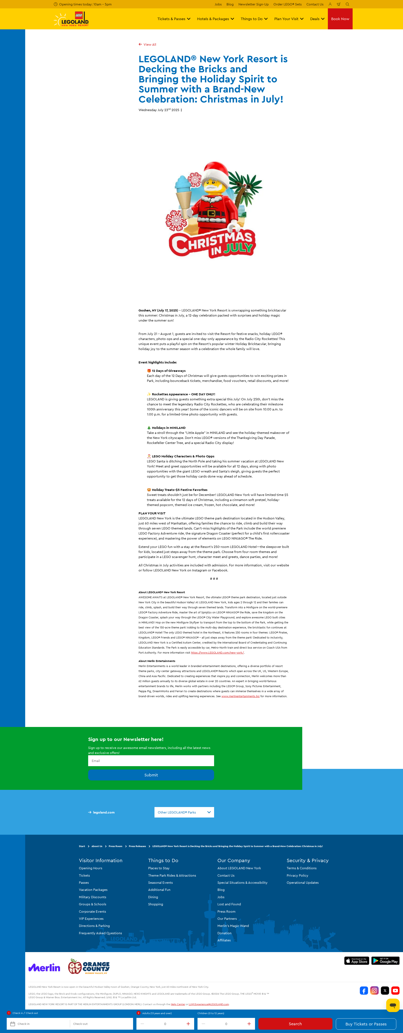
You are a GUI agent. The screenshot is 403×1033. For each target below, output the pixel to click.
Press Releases (137, 846)
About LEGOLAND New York (239, 868)
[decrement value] (141, 1024)
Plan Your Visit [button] (286, 18)
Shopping (155, 904)
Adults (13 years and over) (157, 1013)
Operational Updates (303, 882)
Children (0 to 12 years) (211, 1013)
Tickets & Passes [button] (171, 18)
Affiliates (224, 940)
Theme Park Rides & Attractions (172, 875)
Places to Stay (159, 868)
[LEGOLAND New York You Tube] (395, 990)
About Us (97, 846)
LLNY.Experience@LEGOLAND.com (209, 1004)
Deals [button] (314, 18)
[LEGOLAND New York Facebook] (364, 990)
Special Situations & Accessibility (242, 882)
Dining (153, 897)
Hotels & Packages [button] (213, 18)
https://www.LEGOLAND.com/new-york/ (217, 652)
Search (295, 1023)
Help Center (178, 1004)
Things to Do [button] (252, 18)
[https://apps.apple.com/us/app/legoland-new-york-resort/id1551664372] (356, 960)
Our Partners (227, 918)
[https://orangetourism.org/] (88, 966)
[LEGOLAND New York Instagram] (374, 990)
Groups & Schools (92, 904)
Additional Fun (159, 890)
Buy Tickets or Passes (366, 1024)
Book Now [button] (340, 18)
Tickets (84, 875)
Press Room (115, 846)
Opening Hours (90, 868)
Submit (151, 774)
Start (82, 846)
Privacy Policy (297, 875)
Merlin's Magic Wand (233, 926)
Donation (224, 933)
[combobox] (184, 812)
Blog (230, 4)
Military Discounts (92, 897)
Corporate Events (92, 911)
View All (150, 44)
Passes (84, 882)
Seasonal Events (160, 882)
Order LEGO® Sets (287, 4)
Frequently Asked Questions (100, 933)
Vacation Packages (93, 890)
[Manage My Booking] (330, 4)
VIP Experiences (91, 918)
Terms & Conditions (302, 868)
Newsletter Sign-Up (253, 4)
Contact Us (314, 4)
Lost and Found (229, 904)
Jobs (218, 4)
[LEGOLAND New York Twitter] (385, 990)
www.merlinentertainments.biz (240, 696)
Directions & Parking (94, 926)
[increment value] (189, 1024)
